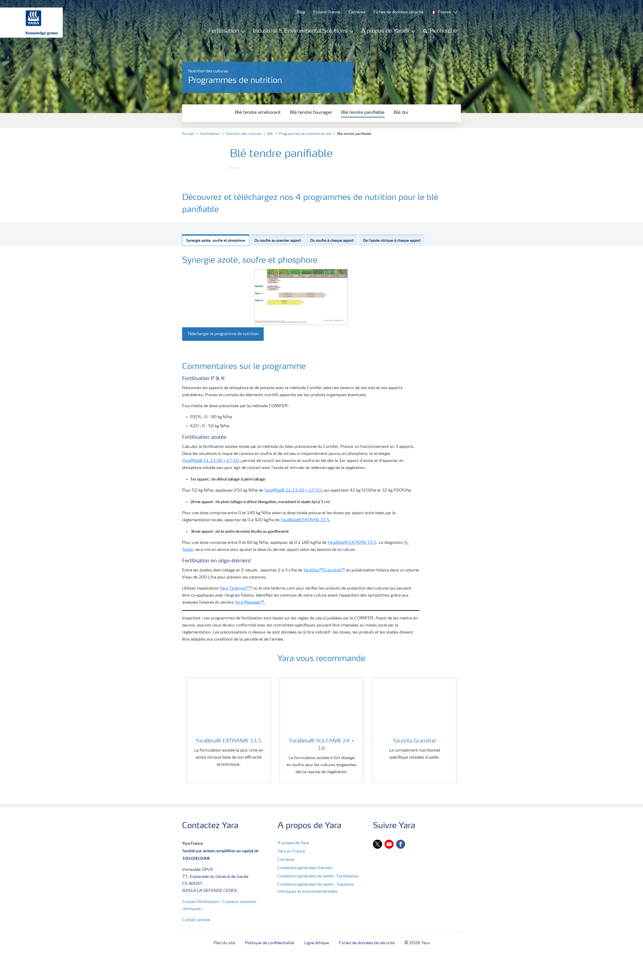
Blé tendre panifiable (363, 112)
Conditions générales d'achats (305, 868)
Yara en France (291, 851)
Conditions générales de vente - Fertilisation (318, 876)
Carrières (286, 860)
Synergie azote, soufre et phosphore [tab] (215, 240)
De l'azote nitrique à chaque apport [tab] (391, 240)
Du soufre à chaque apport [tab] (332, 240)
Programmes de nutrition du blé (305, 134)
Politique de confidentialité (269, 943)
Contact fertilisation (200, 902)
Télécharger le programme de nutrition (222, 334)
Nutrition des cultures (243, 134)
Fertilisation (210, 134)
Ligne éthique (316, 943)
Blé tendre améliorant (258, 112)
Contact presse (196, 920)
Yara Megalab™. (250, 603)
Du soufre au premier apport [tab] (277, 240)
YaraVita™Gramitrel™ (324, 570)
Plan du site (224, 943)
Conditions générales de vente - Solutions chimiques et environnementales (316, 888)
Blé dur (401, 112)
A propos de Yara (293, 843)
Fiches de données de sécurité (367, 943)
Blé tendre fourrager (311, 112)
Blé (270, 134)
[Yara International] (29, 22)
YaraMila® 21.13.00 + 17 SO (211, 461)
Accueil (188, 134)
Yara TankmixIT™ (236, 589)
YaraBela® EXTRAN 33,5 (305, 520)
